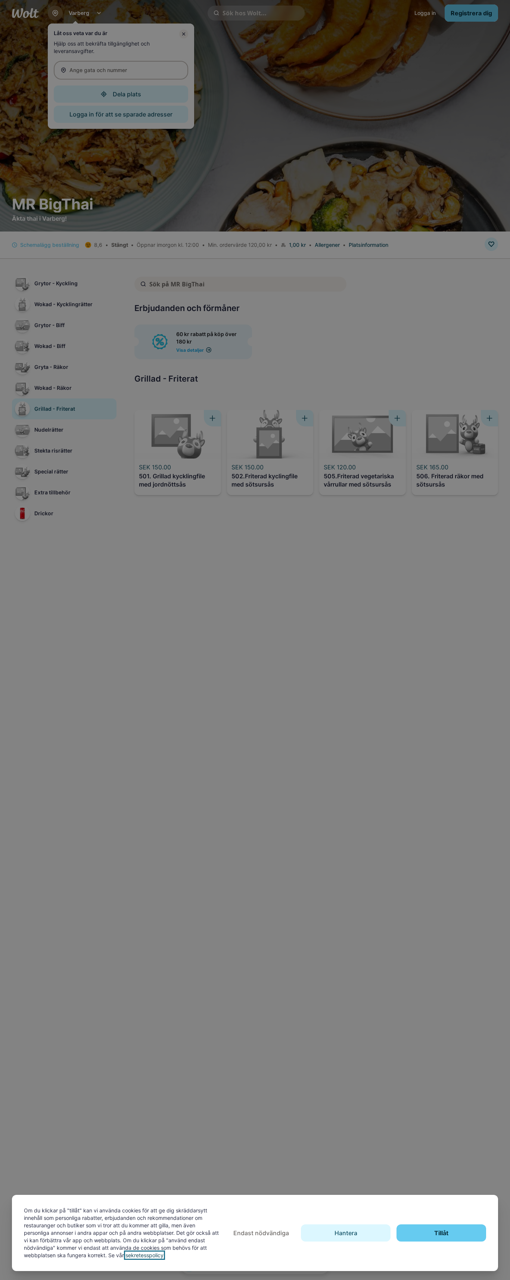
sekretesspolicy (144, 1255)
